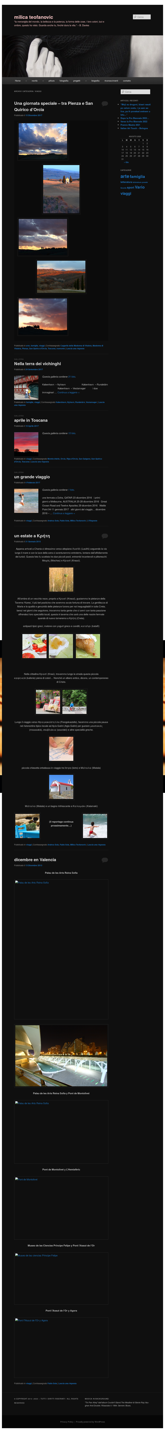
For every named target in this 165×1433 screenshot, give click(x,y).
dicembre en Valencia (35, 859)
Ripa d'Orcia (72, 458)
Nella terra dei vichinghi (37, 363)
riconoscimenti (111, 80)
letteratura (126, 182)
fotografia (64, 80)
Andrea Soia (53, 520)
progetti (76, 80)
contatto (127, 80)
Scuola (123, 188)
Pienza (25, 348)
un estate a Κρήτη (32, 536)
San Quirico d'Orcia (38, 348)
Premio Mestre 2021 (130, 124)
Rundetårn (80, 402)
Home (17, 80)
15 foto (71, 433)
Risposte (92, 520)
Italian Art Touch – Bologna (134, 128)
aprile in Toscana (31, 420)
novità (34, 80)
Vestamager (91, 402)
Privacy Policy (66, 1421)
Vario (140, 187)
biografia (95, 80)
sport (130, 187)
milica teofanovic (33, 16)
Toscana (52, 348)
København (61, 402)
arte (28, 345)
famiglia (34, 345)
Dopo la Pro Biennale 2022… (135, 118)
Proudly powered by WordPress (90, 1421)
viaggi (41, 345)
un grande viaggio (32, 477)
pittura (51, 80)
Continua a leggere (69, 392)
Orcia (63, 458)
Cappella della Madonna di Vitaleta (76, 345)
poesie (145, 182)
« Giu (126, 162)
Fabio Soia (64, 520)
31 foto (71, 376)
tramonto (61, 348)
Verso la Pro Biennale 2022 (134, 121)
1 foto (71, 489)
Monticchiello (54, 458)
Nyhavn (70, 402)
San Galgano (84, 458)
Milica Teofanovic (78, 520)
